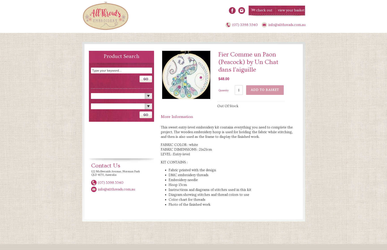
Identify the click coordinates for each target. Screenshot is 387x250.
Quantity (223, 90)
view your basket (291, 10)
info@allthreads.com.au (287, 25)
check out (264, 10)
